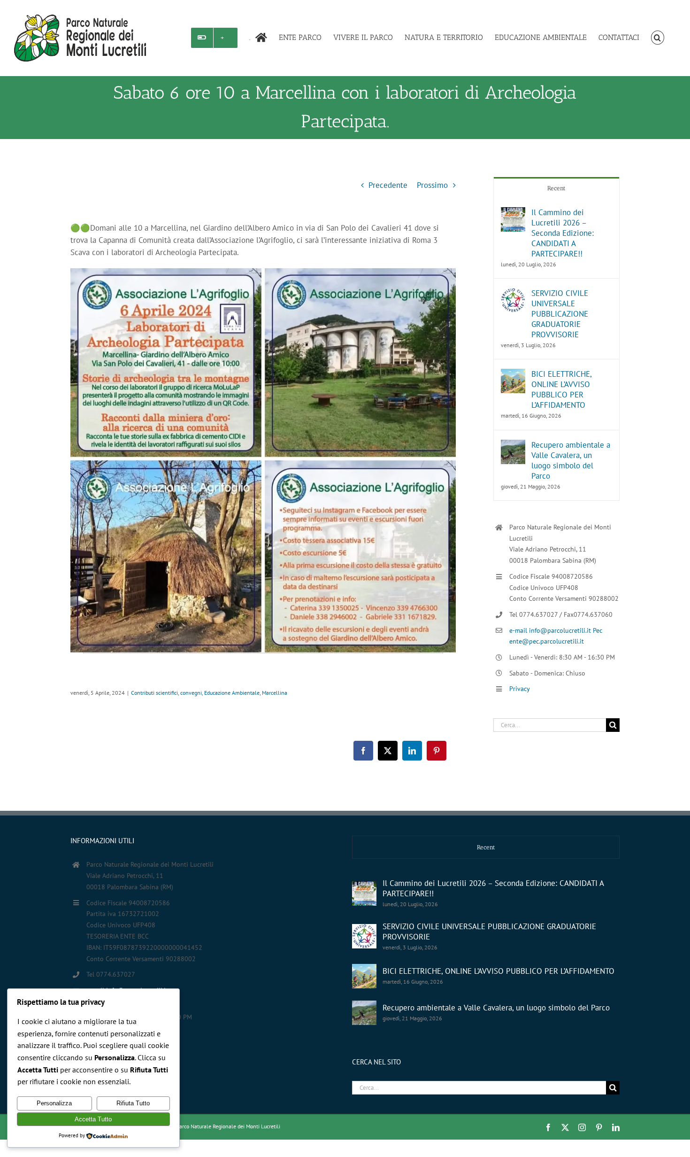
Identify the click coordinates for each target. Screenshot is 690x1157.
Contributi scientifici (154, 692)
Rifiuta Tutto (133, 1103)
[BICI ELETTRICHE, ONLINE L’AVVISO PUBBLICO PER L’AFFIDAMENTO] (513, 375)
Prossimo (432, 185)
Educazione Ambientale (232, 692)
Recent (556, 188)
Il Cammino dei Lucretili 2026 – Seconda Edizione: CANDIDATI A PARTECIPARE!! (562, 233)
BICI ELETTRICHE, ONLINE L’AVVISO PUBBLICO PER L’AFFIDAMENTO (561, 389)
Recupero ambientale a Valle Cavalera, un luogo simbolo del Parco (570, 460)
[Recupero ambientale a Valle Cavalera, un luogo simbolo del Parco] (513, 446)
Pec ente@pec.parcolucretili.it (129, 1001)
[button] (657, 37)
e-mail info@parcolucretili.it (551, 630)
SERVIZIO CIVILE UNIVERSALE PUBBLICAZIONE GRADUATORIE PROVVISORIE (559, 314)
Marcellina (274, 692)
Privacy (519, 688)
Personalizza (54, 1103)
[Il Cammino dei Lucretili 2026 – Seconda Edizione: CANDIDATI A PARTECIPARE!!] (513, 213)
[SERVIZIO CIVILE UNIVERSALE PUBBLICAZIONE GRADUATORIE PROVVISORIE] (513, 294)
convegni (191, 692)
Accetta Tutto (93, 1119)
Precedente (387, 185)
